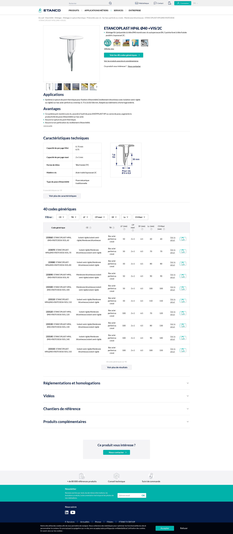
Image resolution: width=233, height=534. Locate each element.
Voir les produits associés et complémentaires (121, 61)
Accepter (165, 528)
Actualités (84, 522)
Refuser (184, 528)
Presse (98, 522)
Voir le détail (172, 238)
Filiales (110, 522)
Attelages (58, 18)
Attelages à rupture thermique (74, 18)
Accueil (41, 18)
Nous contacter (134, 66)
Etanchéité (49, 18)
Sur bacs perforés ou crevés (112, 18)
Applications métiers (96, 10)
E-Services (70, 522)
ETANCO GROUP (127, 522)
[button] (97, 87)
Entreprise (135, 10)
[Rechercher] (110, 3)
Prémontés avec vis (94, 18)
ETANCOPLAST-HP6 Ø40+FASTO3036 (159, 18)
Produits (74, 10)
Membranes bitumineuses (134, 18)
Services (118, 10)
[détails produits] (188, 383)
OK (143, 495)
